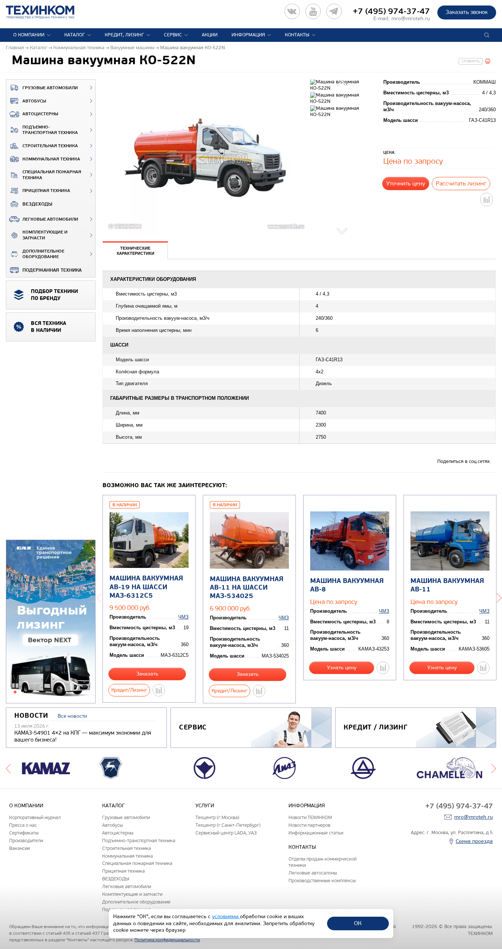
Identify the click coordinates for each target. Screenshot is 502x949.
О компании (28, 35)
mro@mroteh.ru (410, 18)
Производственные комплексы (322, 880)
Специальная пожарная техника (51, 175)
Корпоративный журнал (35, 817)
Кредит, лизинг (124, 35)
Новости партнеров (309, 825)
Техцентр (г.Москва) (217, 817)
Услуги (205, 806)
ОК (358, 923)
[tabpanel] (50, 622)
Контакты (297, 35)
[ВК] (292, 11)
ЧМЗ (183, 617)
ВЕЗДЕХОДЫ (37, 204)
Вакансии (19, 848)
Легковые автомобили (50, 219)
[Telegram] (334, 11)
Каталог (74, 35)
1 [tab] (15, 692)
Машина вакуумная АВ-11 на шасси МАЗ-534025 (246, 588)
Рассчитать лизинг (461, 183)
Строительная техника (50, 146)
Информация (248, 35)
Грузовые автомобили (50, 88)
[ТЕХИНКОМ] (47, 12)
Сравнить (471, 61)
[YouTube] (313, 11)
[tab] (135, 251)
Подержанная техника (52, 270)
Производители (26, 840)
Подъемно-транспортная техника (50, 130)
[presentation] (135, 250)
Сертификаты (24, 833)
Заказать (147, 674)
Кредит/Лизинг (129, 690)
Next (343, 230)
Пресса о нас (23, 825)
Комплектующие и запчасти (45, 235)
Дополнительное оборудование (43, 254)
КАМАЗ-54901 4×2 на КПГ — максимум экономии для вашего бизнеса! (82, 736)
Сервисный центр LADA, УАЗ (226, 833)
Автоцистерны (40, 114)
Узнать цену (341, 667)
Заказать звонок (467, 12)
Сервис (173, 35)
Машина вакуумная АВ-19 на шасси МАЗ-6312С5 (146, 587)
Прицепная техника (46, 190)
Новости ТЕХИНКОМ (310, 817)
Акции (210, 35)
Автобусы (34, 101)
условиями (226, 916)
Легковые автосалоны (312, 873)
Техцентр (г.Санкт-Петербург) (228, 825)
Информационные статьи (315, 833)
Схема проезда (474, 841)
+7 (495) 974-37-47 (391, 11)
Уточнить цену (405, 183)
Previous (343, 83)
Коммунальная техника (51, 159)
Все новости (72, 716)
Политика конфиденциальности (167, 939)
